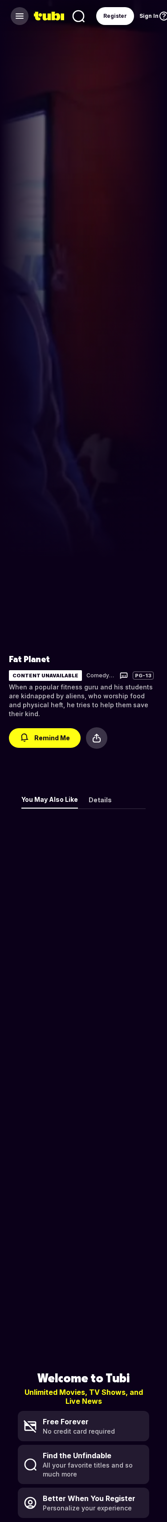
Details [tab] (100, 800)
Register (115, 15)
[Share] (96, 738)
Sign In (149, 15)
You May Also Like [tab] (49, 799)
